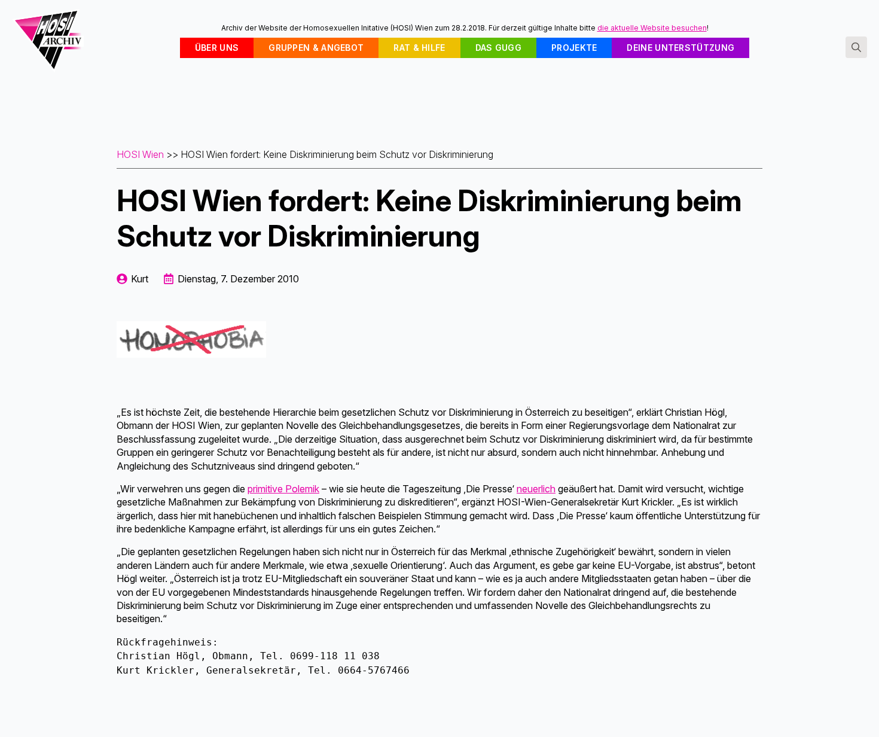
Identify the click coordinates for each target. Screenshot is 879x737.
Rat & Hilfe (419, 47)
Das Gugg (498, 47)
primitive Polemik (283, 489)
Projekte (574, 47)
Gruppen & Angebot (316, 47)
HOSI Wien (140, 154)
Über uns (217, 47)
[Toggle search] (856, 47)
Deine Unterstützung (680, 47)
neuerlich (536, 489)
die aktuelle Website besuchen (652, 27)
